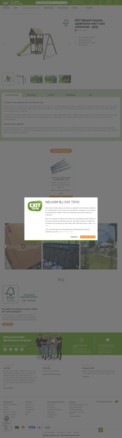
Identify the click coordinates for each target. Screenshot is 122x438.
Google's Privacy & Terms (65, 232)
